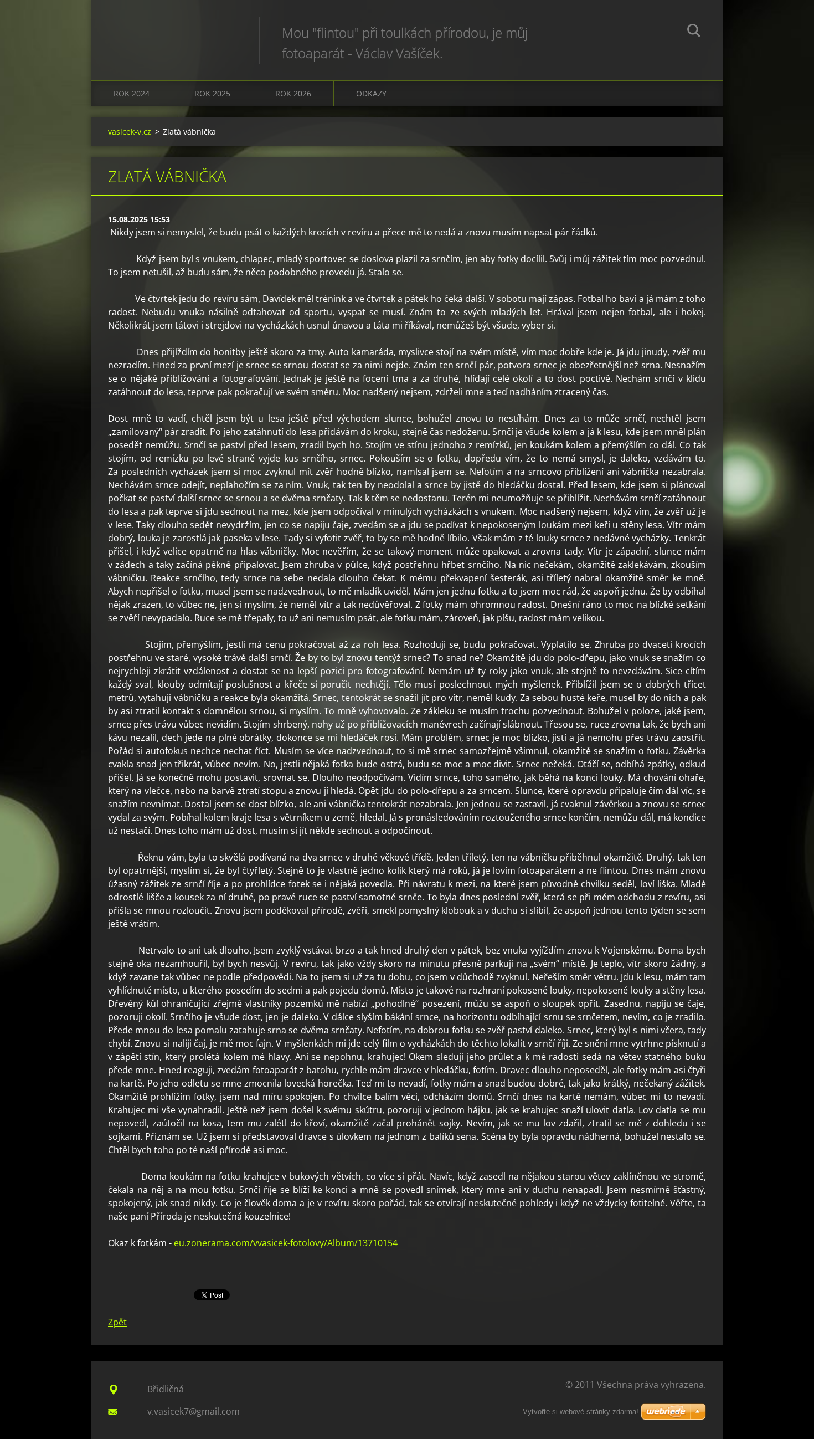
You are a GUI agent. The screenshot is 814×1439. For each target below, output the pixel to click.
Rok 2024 (132, 93)
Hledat (693, 32)
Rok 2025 (212, 93)
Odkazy (371, 93)
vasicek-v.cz (129, 131)
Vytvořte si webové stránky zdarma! (580, 1411)
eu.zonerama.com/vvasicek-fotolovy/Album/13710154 (286, 1243)
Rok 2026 (293, 93)
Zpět (117, 1322)
